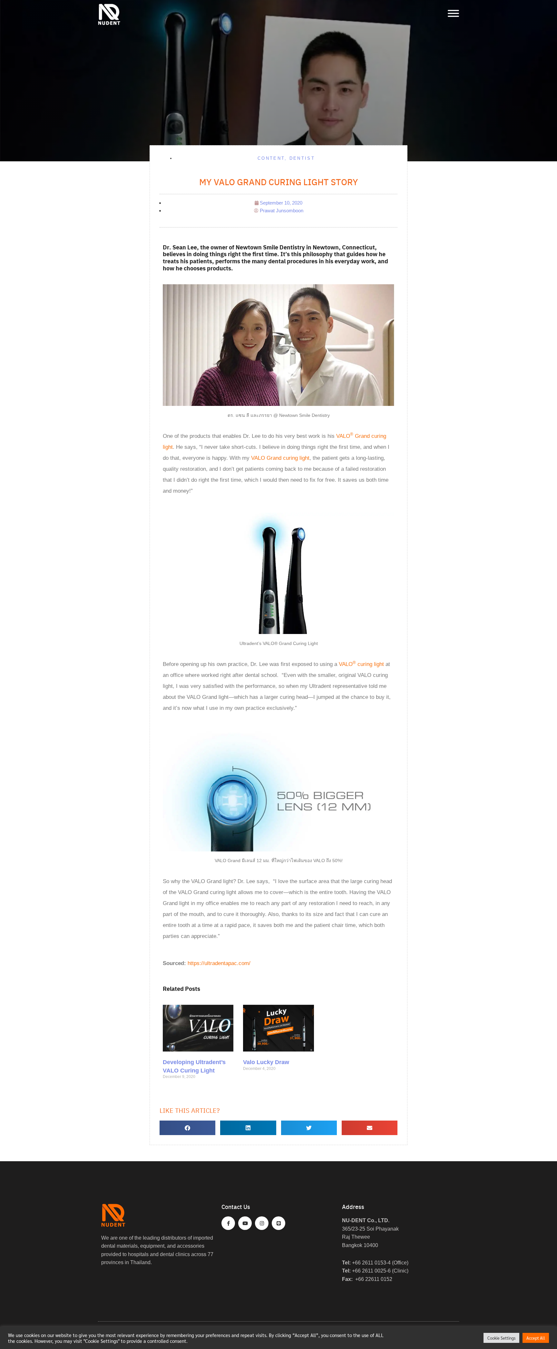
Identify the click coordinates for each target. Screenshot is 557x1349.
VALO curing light (361, 664)
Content (271, 158)
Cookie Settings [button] (501, 1338)
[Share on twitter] (309, 1128)
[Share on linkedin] (248, 1128)
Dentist (302, 158)
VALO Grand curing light (280, 458)
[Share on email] (369, 1128)
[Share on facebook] (187, 1128)
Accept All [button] (535, 1338)
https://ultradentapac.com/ (219, 963)
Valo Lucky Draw (266, 1062)
